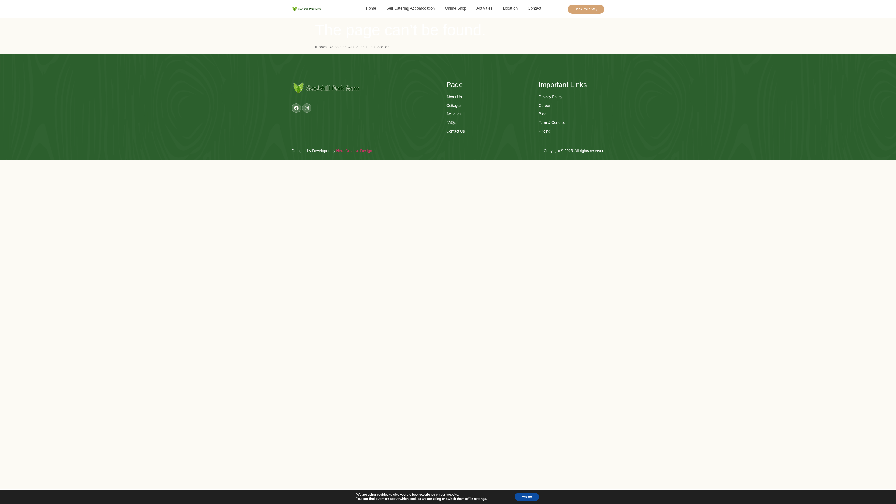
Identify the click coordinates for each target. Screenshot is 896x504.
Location (510, 8)
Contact (534, 8)
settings (480, 499)
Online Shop (455, 8)
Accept (527, 496)
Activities (484, 8)
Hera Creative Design (354, 151)
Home (371, 8)
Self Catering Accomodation (410, 8)
